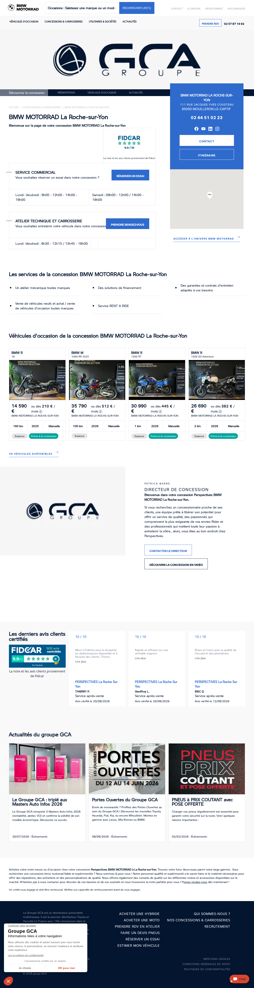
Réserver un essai (130, 175)
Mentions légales (217, 959)
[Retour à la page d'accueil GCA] (24, 8)
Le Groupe (194, 8)
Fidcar (152, 158)
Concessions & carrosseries (64, 21)
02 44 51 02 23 (207, 116)
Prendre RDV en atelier (137, 926)
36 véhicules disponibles (30, 453)
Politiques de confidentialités (207, 969)
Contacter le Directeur (168, 550)
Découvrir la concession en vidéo (176, 564)
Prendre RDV (210, 22)
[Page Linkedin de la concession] (210, 129)
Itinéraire (207, 154)
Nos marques (236, 8)
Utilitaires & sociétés (102, 21)
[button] (210, 195)
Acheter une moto (142, 920)
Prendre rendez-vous (127, 224)
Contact (177, 8)
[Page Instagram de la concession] (217, 129)
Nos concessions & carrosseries (198, 920)
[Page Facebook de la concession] (196, 129)
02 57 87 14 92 (234, 23)
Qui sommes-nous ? (212, 913)
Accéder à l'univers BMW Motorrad (203, 237)
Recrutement (214, 8)
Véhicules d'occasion (24, 21)
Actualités (130, 21)
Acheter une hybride (139, 913)
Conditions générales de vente (206, 964)
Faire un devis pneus (140, 932)
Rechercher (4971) (137, 8)
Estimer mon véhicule (138, 945)
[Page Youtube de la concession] (203, 129)
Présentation (66, 92)
